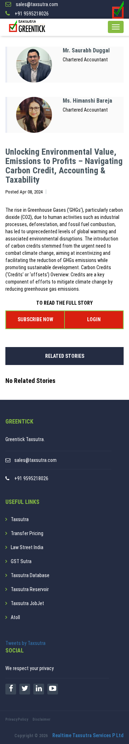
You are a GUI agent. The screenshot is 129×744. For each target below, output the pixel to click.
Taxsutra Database (30, 575)
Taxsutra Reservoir (30, 589)
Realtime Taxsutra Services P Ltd (88, 735)
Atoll (15, 617)
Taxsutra (20, 519)
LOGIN (94, 319)
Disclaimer (42, 719)
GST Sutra (21, 561)
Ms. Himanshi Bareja (87, 100)
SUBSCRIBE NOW (35, 319)
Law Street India (27, 547)
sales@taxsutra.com (35, 460)
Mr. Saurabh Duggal (86, 50)
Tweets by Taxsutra (25, 643)
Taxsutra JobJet (27, 603)
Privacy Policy (16, 719)
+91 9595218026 (31, 478)
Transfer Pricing (27, 533)
